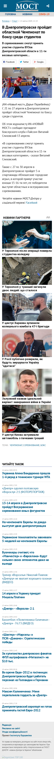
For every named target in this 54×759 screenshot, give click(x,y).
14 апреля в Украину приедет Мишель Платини (21, 595)
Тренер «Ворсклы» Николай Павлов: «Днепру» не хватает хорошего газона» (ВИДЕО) (27, 578)
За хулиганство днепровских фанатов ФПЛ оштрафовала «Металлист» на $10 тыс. (26, 657)
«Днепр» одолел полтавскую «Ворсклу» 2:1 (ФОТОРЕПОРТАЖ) (23, 490)
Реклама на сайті (11, 728)
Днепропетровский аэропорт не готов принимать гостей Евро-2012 (27, 708)
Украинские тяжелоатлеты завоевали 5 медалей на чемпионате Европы (26, 539)
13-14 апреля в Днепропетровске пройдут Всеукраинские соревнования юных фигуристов (24, 507)
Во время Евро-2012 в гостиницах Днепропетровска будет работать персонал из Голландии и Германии (25, 676)
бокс (43, 445)
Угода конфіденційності (14, 731)
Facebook (31, 202)
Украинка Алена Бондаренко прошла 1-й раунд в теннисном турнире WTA (26, 475)
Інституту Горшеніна (21, 735)
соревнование (31, 445)
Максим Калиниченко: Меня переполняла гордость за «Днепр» (24, 693)
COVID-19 (44, 14)
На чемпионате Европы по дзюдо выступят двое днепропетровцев (24, 524)
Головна (10, 14)
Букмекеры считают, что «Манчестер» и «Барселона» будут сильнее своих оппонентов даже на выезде (25, 558)
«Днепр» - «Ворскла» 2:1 (18, 608)
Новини (27, 14)
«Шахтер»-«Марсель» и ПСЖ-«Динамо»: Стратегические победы (23, 638)
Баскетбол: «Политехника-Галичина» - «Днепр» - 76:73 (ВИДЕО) (25, 621)
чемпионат (16, 445)
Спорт (15, 21)
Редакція (6, 724)
